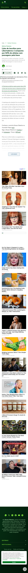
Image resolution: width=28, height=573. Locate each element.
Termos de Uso (7, 549)
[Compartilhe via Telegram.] (22, 73)
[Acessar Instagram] (12, 515)
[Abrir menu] (2, 2)
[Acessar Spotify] (22, 515)
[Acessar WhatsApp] (6, 515)
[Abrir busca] (25, 2)
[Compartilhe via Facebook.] (15, 73)
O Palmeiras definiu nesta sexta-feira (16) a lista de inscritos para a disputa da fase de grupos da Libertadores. (14, 88)
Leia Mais (14, 154)
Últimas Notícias (5, 7)
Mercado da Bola (15, 7)
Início (3, 43)
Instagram (7, 132)
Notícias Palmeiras (11, 43)
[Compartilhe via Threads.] (18, 73)
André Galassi (9, 66)
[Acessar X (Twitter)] (9, 515)
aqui (13, 127)
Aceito (14, 562)
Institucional (6, 544)
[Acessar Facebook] (16, 515)
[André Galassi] (3, 66)
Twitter (19, 130)
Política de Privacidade (18, 549)
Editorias (5, 540)
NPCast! (18, 132)
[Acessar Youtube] (19, 515)
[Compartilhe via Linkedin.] (25, 73)
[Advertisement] (14, 25)
